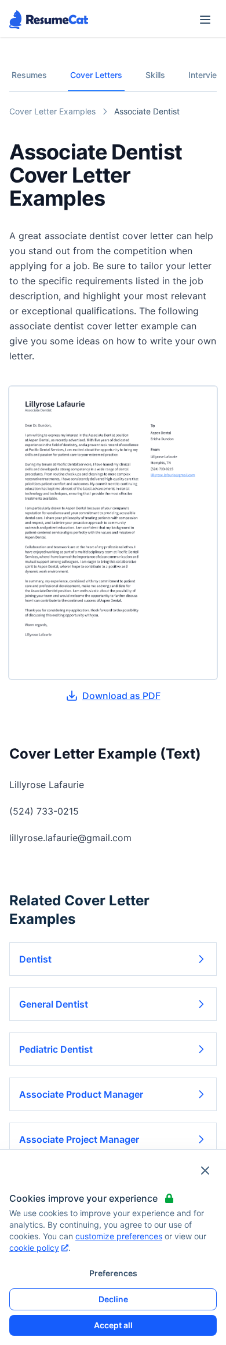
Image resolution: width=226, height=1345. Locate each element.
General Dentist (53, 1004)
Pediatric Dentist (56, 1049)
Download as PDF (121, 695)
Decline (113, 1299)
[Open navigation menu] (205, 19)
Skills (155, 75)
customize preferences (118, 1236)
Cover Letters (96, 75)
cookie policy (34, 1248)
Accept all (113, 1325)
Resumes (29, 75)
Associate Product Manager (81, 1094)
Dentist (35, 959)
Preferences (113, 1273)
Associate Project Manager (79, 1139)
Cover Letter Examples (52, 111)
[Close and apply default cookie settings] (205, 1170)
